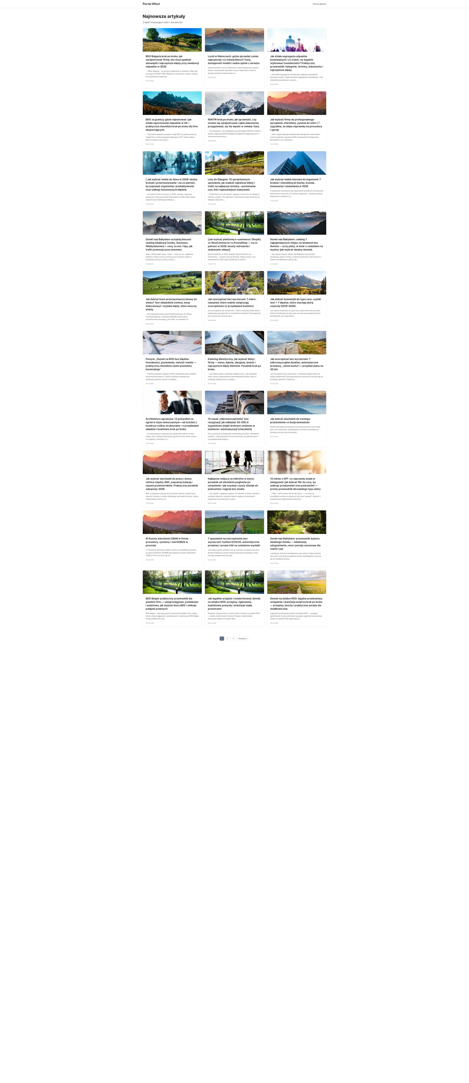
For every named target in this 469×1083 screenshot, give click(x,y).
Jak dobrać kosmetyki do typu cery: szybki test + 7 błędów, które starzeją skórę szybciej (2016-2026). (295, 303)
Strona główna (319, 4)
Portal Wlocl (151, 4)
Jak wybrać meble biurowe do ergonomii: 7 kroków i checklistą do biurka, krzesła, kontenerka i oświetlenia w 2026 (295, 183)
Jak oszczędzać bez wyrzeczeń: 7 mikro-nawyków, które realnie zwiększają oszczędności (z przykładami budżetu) (232, 303)
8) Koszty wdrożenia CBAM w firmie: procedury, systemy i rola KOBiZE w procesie (167, 542)
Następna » (243, 639)
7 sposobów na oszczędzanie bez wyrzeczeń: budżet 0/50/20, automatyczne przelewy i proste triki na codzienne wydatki (234, 542)
